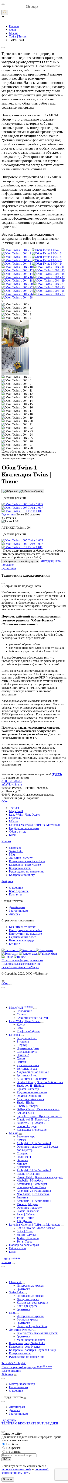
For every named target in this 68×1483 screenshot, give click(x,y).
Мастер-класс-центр (22, 1383)
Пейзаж (21, 1061)
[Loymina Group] (20, 7)
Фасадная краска (27, 1319)
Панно (11, 1258)
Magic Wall (16, 811)
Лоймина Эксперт (20, 857)
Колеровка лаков (20, 868)
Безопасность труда (21, 940)
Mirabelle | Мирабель (30, 1180)
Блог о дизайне (19, 891)
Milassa (13, 821)
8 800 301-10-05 (12, 781)
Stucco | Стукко (26, 1234)
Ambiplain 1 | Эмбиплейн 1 (34, 1200)
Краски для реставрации (32, 1302)
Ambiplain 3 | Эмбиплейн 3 (34, 1170)
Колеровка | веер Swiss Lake (27, 1343)
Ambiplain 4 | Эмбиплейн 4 (34, 1143)
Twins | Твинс (25, 1217)
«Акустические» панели (32, 1017)
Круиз (21, 1024)
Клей (12, 835)
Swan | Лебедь (26, 1214)
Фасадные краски (28, 1299)
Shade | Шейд (25, 1102)
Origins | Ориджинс (29, 1095)
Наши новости (18, 1387)
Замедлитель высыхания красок (37, 1333)
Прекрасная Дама (28, 1048)
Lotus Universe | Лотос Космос (36, 1228)
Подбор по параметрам (24, 828)
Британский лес (27, 1075)
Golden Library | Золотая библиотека (40, 1082)
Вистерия (23, 1041)
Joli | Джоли (24, 1221)
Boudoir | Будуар (27, 1126)
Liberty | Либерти (28, 1105)
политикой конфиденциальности (25, 1471)
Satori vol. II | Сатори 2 (31, 1122)
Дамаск (21, 1139)
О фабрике (16, 887)
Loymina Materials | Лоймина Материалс (34, 824)
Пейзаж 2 (23, 1055)
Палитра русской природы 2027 (27, 1367)
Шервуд (22, 1044)
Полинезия (24, 1156)
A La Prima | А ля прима (32, 1078)
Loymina (14, 818)
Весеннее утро (26, 1136)
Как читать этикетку (22, 926)
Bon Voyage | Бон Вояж (31, 1187)
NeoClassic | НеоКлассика (33, 1194)
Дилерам (14, 914)
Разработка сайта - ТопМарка (20, 967)
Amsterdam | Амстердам (32, 1183)
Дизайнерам (17, 907)
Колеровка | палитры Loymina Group (32, 1350)
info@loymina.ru (12, 784)
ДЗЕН (54, 1423)
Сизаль (21, 1014)
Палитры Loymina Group (32, 1326)
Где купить (9, 1420)
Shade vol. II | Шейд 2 (30, 1085)
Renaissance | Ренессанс (31, 1129)
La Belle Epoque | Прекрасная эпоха (39, 1116)
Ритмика (22, 1197)
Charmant (15, 847)
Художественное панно (32, 1092)
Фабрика (7, 881)
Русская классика (28, 1065)
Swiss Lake (16, 851)
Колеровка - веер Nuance (25, 864)
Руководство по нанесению (26, 871)
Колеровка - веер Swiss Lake (27, 861)
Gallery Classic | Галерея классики (38, 1109)
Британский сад (27, 1068)
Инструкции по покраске (25, 933)
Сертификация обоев (22, 937)
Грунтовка (23, 1289)
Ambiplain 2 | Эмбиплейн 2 (34, 1190)
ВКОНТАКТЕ (27, 1423)
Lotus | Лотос (25, 1231)
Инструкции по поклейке (25, 930)
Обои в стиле (17, 831)
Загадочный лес (27, 1038)
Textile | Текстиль (28, 1238)
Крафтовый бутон (28, 1031)
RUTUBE (43, 1423)
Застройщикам (18, 910)
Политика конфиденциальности (22, 960)
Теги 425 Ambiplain (14, 1363)
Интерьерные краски (30, 1285)
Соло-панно (24, 1011)
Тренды (14, 807)
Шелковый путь (27, 1051)
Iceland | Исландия (28, 1173)
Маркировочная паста (31, 1339)
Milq (12, 854)
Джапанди (23, 1167)
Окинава (22, 1160)
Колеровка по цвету (22, 874)
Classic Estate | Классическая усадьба (40, 1177)
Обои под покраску (29, 1207)
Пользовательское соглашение (21, 963)
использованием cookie (16, 1469)
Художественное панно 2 (33, 1072)
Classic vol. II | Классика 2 (33, 1119)
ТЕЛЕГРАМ (10, 1423)
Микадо (22, 1163)
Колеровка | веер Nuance (24, 1346)
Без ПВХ (15, 943)
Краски (6, 841)
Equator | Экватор (28, 1089)
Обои (5, 801)
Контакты (15, 894)
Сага (20, 1028)
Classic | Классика (28, 1211)
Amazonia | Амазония (30, 1099)
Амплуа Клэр (25, 1112)
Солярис (22, 1153)
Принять (7, 1479)
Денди (21, 1058)
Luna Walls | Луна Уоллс (24, 814)
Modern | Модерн (27, 1204)
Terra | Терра (24, 1241)
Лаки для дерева (27, 1305)
